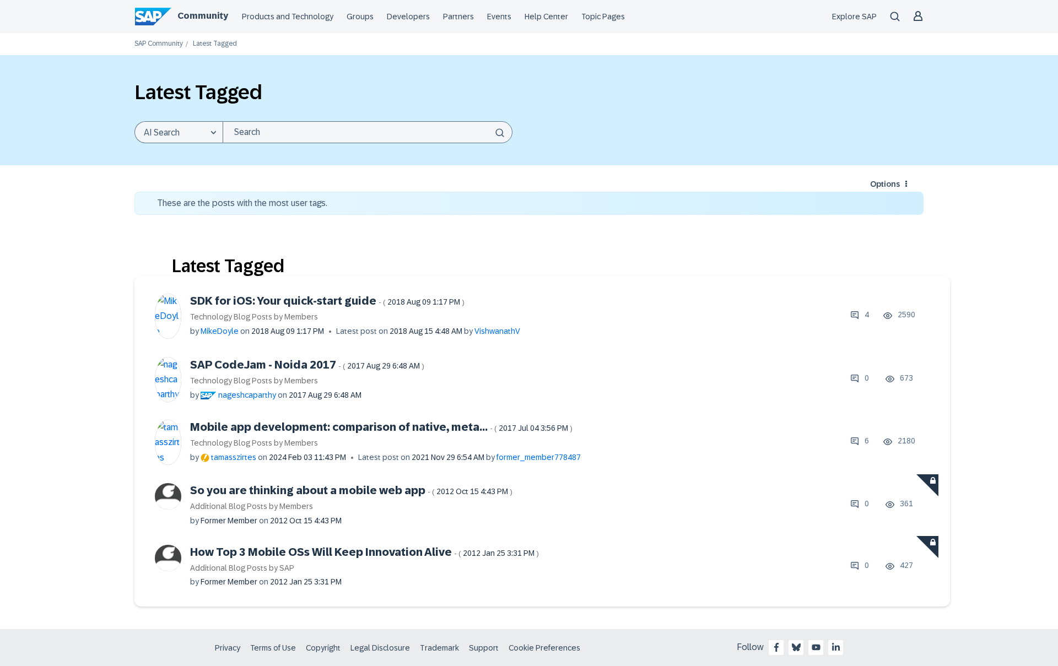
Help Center (546, 16)
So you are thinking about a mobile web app (351, 490)
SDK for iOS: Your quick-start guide (327, 301)
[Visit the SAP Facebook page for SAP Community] (776, 647)
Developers (408, 16)
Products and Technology (287, 16)
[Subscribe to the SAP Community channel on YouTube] (816, 647)
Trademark (439, 647)
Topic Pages (603, 16)
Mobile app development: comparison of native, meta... (381, 427)
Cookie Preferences (544, 647)
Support (484, 647)
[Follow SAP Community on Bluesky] (796, 647)
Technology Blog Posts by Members (254, 316)
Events (499, 16)
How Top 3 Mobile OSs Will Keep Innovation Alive (364, 552)
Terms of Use (273, 647)
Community (202, 15)
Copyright (323, 647)
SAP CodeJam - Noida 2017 (307, 365)
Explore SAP (854, 16)
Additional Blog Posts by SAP (242, 568)
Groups (360, 16)
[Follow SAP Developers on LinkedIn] (836, 647)
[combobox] (367, 132)
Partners (458, 16)
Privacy (227, 647)
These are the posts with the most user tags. (242, 203)
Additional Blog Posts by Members (251, 506)
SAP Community (158, 43)
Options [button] (885, 184)
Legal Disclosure (380, 647)
